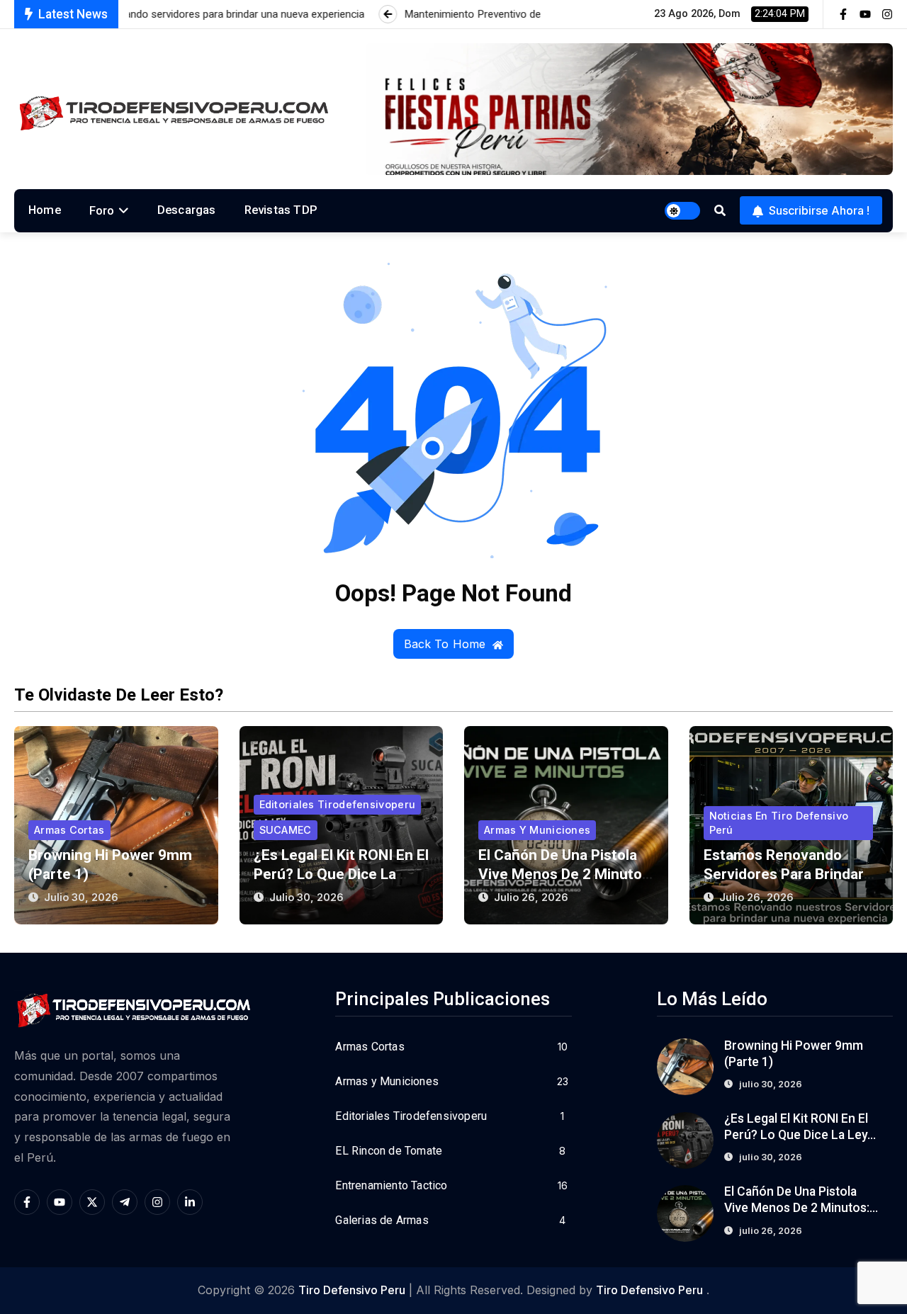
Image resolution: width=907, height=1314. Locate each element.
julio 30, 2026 (81, 897)
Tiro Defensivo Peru (351, 1290)
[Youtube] (865, 14)
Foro (102, 210)
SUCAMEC (285, 830)
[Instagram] (887, 14)
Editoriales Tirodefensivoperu (337, 804)
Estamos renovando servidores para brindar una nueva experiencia (784, 874)
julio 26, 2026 (531, 897)
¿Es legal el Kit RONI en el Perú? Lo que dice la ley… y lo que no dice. (341, 874)
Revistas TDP (280, 210)
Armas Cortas (69, 830)
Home (44, 210)
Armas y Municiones (537, 830)
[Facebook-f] (843, 14)
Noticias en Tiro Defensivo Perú (779, 823)
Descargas (186, 210)
